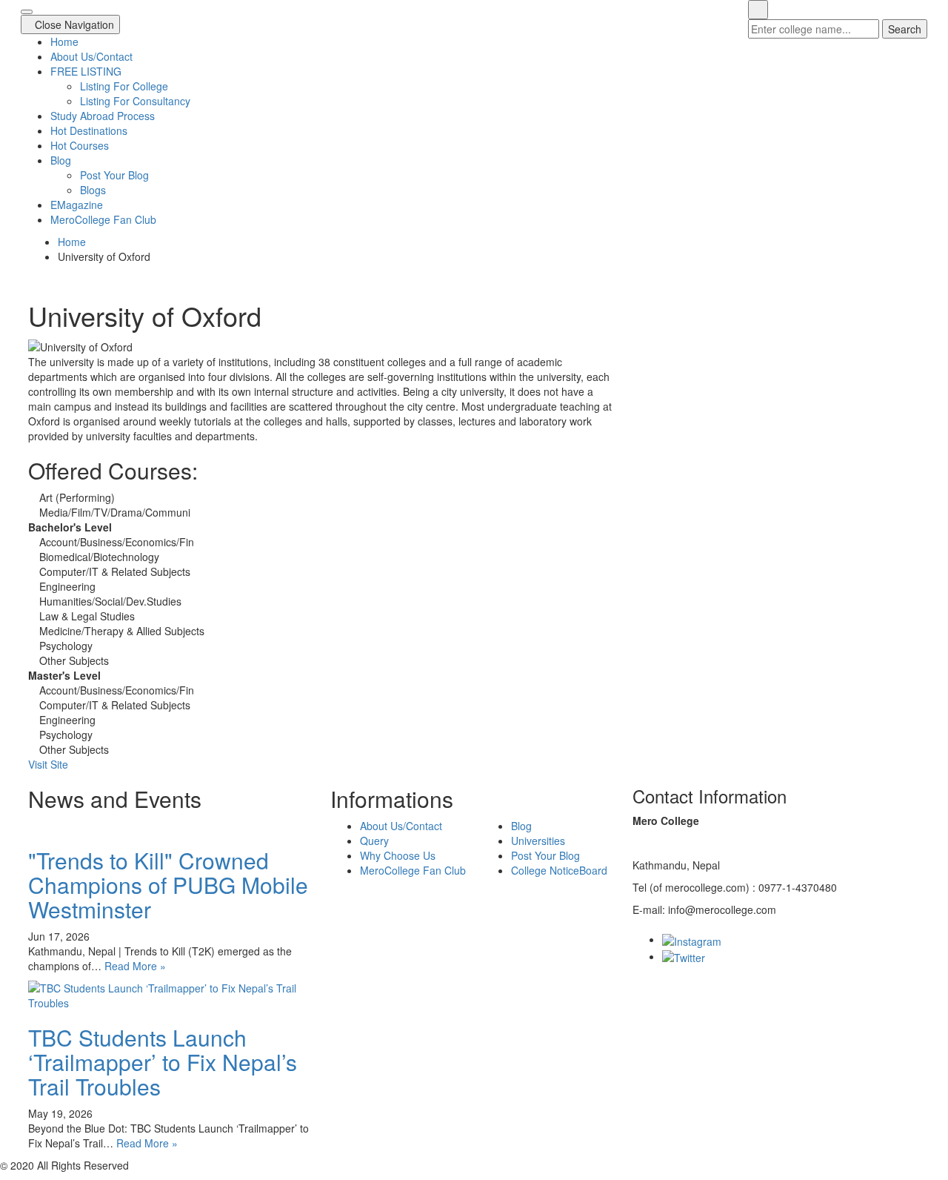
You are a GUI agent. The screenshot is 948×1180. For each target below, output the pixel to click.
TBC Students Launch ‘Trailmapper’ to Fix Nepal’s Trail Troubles (162, 1061)
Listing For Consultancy (135, 100)
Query (374, 840)
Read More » (135, 965)
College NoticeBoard (559, 870)
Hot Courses (79, 145)
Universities (538, 840)
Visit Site (48, 764)
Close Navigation (74, 24)
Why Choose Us (397, 855)
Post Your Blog (114, 175)
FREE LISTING (85, 71)
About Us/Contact (91, 56)
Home (64, 41)
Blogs (93, 189)
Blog (60, 160)
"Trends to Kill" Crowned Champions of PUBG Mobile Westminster (168, 884)
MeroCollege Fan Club (103, 219)
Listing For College (124, 86)
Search (904, 28)
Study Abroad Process (102, 115)
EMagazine (76, 204)
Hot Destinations (88, 130)
